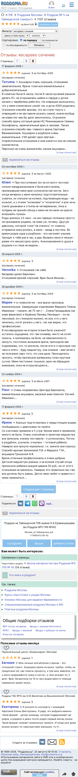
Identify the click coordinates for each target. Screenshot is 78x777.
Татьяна (8, 82)
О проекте (65, 751)
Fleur (6, 390)
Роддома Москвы (16, 590)
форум (39, 543)
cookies (49, 772)
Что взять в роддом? (22, 575)
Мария (7, 302)
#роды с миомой (22, 630)
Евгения (8, 663)
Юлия (6, 182)
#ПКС (6, 630)
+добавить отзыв (48, 24)
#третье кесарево (13, 634)
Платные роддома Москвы (22, 609)
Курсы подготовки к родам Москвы (28, 594)
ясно (39, 774)
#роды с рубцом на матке (51, 630)
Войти (51, 7)
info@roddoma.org (51, 754)
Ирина (7, 422)
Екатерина (10, 707)
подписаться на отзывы (23, 159)
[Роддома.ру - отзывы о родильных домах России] (14, 5)
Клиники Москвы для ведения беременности (33, 599)
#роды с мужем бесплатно (45, 626)
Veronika (9, 270)
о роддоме (14, 543)
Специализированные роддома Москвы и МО (34, 604)
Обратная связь (10, 754)
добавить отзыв (64, 543)
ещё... (49, 503)
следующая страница (38, 489)
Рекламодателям (30, 754)
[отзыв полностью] (66, 152)
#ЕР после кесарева (14, 626)
